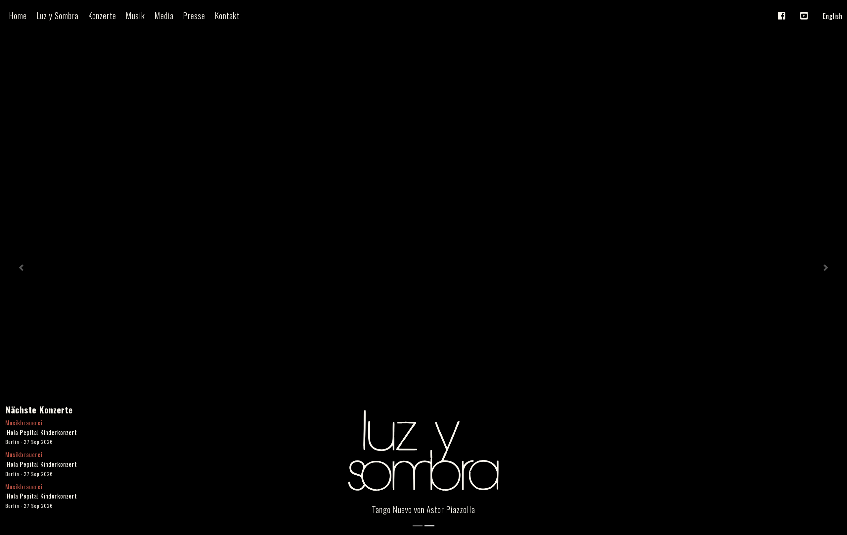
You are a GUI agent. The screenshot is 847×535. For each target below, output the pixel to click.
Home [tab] (18, 15)
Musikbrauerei (23, 422)
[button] (21, 267)
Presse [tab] (194, 15)
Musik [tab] (135, 15)
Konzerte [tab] (102, 15)
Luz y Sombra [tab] (57, 15)
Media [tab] (164, 15)
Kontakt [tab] (227, 15)
